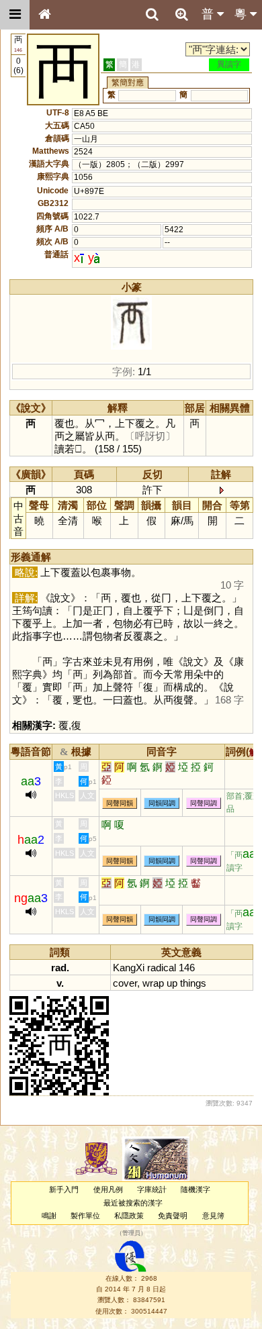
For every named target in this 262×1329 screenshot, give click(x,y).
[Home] (44, 15)
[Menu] (15, 15)
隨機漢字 (195, 1189)
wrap (153, 983)
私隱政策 (129, 1216)
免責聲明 (172, 1216)
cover (125, 983)
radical (161, 967)
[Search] (152, 15)
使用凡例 (108, 1189)
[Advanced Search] (181, 14)
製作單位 (85, 1216)
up (172, 983)
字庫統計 (152, 1189)
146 (187, 967)
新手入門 (64, 1189)
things (193, 983)
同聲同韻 (119, 803)
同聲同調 (203, 803)
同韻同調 (161, 803)
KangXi (128, 967)
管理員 (131, 1233)
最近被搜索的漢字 (133, 1203)
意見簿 (213, 1216)
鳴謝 (49, 1216)
